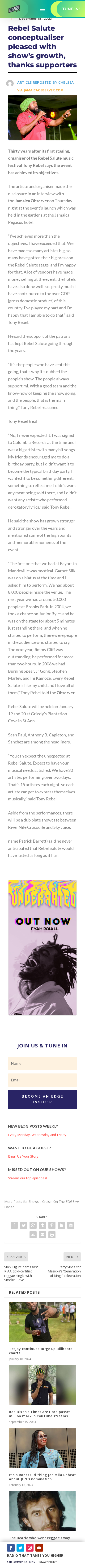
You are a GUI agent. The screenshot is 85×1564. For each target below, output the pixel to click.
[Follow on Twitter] (20, 1548)
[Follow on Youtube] (39, 1548)
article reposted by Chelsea (45, 82)
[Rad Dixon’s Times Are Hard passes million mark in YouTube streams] (42, 1385)
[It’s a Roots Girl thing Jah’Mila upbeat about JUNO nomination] (42, 1448)
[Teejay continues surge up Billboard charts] (42, 1322)
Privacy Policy (47, 1562)
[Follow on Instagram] (30, 1548)
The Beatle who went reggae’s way (39, 1538)
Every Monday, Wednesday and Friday (37, 1135)
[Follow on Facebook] (11, 1548)
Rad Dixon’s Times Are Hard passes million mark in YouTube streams (40, 1414)
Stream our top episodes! (27, 1178)
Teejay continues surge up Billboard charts (41, 1350)
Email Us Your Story (23, 1156)
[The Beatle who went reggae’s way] (42, 1511)
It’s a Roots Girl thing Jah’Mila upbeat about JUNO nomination (42, 1477)
